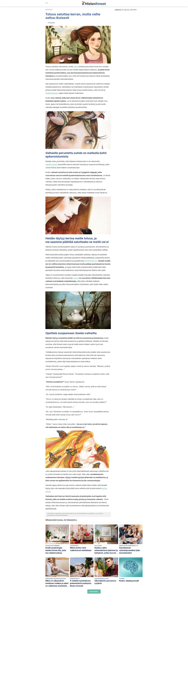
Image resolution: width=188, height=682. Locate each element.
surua (75, 278)
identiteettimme (91, 261)
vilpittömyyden (51, 164)
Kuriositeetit (75, 578)
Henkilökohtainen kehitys (128, 545)
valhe (76, 67)
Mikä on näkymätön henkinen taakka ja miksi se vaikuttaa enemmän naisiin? (56, 583)
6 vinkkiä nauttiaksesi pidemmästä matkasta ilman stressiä (80, 583)
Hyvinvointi (48, 9)
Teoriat (122, 578)
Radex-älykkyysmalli (129, 581)
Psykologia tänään (52, 545)
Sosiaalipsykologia (101, 578)
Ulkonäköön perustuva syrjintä (105, 582)
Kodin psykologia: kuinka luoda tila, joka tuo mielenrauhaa (55, 550)
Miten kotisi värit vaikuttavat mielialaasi (80, 549)
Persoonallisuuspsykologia (55, 578)
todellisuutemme (52, 93)
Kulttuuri (98, 545)
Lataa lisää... (94, 591)
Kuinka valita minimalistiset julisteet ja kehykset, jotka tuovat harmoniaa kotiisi (106, 550)
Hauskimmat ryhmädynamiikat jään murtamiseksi (129, 550)
